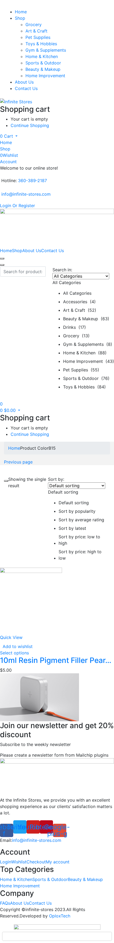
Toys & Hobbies (41, 43)
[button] (8, 136)
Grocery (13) (76, 335)
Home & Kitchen (41, 56)
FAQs (5, 903)
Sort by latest (72, 528)
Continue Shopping (30, 125)
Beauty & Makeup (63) (86, 318)
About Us (24, 82)
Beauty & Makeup (42, 69)
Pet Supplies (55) (81, 369)
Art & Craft (36, 31)
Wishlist (19, 861)
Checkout (36, 861)
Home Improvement (45, 75)
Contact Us (26, 88)
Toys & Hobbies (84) (84, 386)
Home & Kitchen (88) (85, 352)
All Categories (77, 293)
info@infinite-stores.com (26, 194)
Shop (20, 18)
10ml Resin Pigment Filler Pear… (55, 660)
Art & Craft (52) (79, 310)
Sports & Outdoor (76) (86, 378)
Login (5, 861)
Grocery (33, 24)
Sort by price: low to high (79, 540)
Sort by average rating (81, 519)
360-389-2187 (32, 180)
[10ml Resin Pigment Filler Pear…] (31, 598)
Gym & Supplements (45, 50)
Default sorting (74, 502)
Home (21, 11)
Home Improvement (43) (88, 361)
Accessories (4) (79, 301)
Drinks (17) (74, 327)
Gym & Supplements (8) (87, 344)
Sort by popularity (77, 511)
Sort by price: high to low (80, 555)
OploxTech (59, 916)
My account (57, 861)
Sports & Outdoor (43, 62)
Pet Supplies (37, 37)
